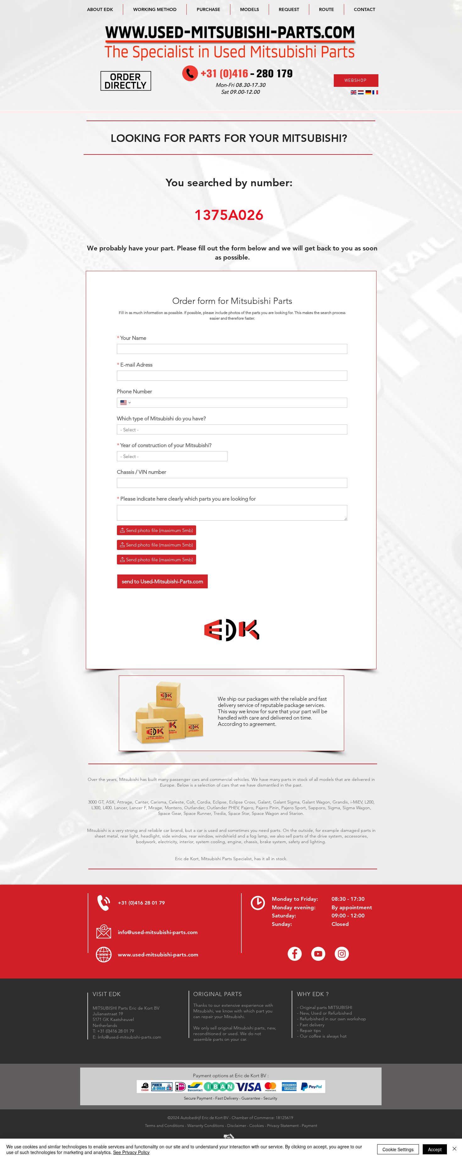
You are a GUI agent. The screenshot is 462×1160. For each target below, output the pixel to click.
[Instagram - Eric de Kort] (342, 954)
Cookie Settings (398, 1149)
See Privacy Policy (131, 1152)
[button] (249, 9)
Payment (309, 1125)
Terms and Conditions (164, 1125)
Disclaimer (236, 1125)
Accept (435, 1149)
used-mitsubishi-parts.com (165, 954)
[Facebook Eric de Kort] (295, 954)
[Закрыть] (454, 1149)
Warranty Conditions (205, 1125)
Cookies (256, 1125)
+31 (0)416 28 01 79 (141, 903)
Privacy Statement (283, 1125)
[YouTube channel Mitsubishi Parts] (318, 954)
